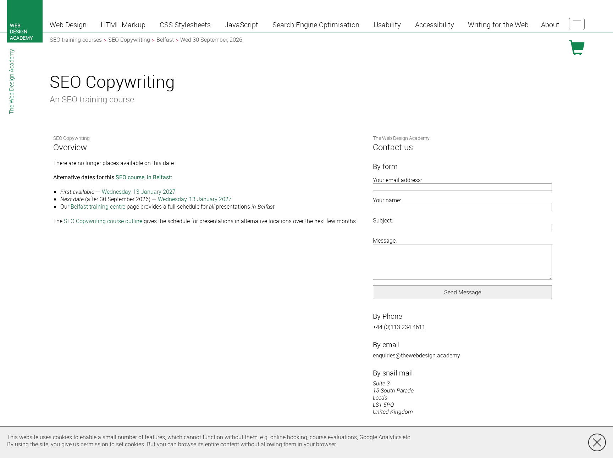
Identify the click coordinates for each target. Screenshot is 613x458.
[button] (69, 25)
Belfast (165, 40)
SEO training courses (76, 40)
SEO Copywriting (129, 40)
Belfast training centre (98, 206)
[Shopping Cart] (577, 47)
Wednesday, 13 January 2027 (139, 192)
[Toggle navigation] (577, 24)
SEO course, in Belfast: (144, 177)
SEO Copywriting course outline (103, 221)
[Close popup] (597, 442)
